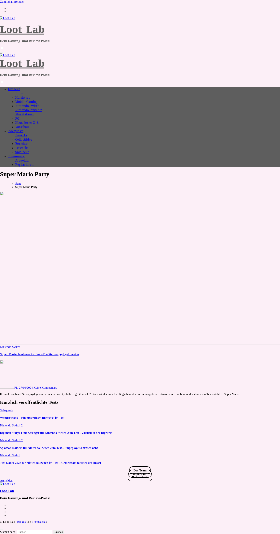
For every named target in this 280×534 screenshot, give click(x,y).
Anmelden (22, 160)
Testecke (14, 89)
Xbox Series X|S (27, 123)
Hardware (22, 97)
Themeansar (39, 521)
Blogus (21, 521)
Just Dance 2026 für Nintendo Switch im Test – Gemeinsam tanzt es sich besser (50, 462)
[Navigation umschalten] (1, 52)
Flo (16, 387)
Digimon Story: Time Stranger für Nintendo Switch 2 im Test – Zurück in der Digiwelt (56, 432)
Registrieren (24, 164)
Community (16, 156)
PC (17, 118)
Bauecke (21, 135)
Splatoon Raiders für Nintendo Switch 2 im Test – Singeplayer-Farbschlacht (49, 448)
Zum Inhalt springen (12, 1)
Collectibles (23, 139)
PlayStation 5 (24, 114)
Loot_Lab (22, 29)
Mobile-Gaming (26, 102)
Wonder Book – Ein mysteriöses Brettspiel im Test (32, 417)
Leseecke (22, 148)
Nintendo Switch (27, 106)
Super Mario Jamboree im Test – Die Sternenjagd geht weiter (39, 354)
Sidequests (15, 131)
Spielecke (22, 152)
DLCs (19, 93)
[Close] (1, 529)
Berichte (21, 144)
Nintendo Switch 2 (28, 110)
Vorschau (22, 127)
